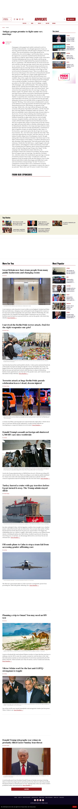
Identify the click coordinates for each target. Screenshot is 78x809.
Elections (68, 286)
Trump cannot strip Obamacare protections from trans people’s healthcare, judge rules (70, 50)
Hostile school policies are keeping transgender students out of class (70, 309)
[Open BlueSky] (17, 19)
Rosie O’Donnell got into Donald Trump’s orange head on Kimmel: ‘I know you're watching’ (70, 41)
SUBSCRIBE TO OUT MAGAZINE (5, 19)
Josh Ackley (5, 673)
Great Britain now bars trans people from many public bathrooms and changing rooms (25, 271)
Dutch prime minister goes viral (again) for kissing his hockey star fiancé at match (71, 300)
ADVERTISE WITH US (35, 797)
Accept (74, 806)
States (67, 62)
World (7, 27)
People (67, 294)
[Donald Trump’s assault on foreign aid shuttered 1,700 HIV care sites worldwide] (26, 453)
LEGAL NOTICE (61, 797)
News (32, 23)
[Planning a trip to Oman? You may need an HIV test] (26, 636)
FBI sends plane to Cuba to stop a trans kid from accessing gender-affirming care (25, 546)
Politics (24, 23)
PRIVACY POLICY (41, 797)
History (47, 23)
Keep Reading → (12, 318)
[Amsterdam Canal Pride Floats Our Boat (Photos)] (7, 230)
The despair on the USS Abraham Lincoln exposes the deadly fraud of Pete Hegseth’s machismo (70, 274)
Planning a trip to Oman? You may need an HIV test (24, 616)
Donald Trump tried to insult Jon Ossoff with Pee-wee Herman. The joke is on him (70, 317)
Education (68, 303)
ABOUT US (20, 797)
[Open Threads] (20, 19)
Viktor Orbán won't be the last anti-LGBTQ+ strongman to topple (23, 669)
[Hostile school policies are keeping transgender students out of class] (59, 306)
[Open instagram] (23, 19)
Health (39, 23)
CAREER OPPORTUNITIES (27, 797)
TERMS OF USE (56, 797)
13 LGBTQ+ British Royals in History (69, 223)
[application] (64, 77)
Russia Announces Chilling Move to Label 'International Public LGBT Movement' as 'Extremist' (43, 224)
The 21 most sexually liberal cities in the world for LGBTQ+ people (19, 223)
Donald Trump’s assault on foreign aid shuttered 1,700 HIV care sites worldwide (25, 433)
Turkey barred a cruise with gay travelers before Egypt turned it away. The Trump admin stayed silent (25, 488)
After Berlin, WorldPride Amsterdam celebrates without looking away (44, 230)
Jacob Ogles (5, 437)
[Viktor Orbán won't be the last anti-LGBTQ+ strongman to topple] (26, 689)
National (68, 44)
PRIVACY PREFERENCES (49, 797)
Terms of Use (33, 806)
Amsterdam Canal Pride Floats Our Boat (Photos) (19, 230)
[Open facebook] (14, 19)
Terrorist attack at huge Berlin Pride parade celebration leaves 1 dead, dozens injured (23, 382)
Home (3, 27)
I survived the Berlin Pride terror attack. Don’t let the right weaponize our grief (26, 326)
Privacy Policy (24, 806)
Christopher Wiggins (6, 386)
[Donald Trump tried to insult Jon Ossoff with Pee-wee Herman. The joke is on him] (59, 315)
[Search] (64, 19)
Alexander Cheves (6, 330)
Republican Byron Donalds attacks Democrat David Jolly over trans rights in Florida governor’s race (70, 291)
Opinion (53, 23)
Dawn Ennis (5, 275)
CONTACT (15, 797)
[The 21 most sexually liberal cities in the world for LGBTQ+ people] (7, 223)
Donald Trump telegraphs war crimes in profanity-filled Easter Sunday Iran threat (22, 741)
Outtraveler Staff (9, 41)
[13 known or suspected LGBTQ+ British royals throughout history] (57, 223)
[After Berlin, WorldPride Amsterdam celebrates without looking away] (32, 230)
